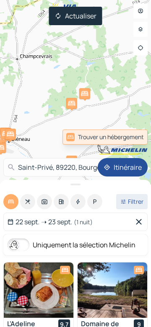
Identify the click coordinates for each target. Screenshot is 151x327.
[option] (10, 201)
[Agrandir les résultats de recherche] (75, 184)
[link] (129, 137)
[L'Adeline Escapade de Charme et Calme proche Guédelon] (38, 290)
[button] (84, 93)
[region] (38, 290)
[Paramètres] (140, 29)
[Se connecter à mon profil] (140, 10)
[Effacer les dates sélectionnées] (140, 222)
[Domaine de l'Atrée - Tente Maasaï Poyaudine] (112, 290)
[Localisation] (140, 47)
